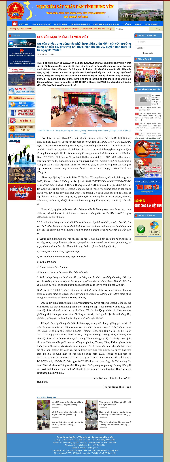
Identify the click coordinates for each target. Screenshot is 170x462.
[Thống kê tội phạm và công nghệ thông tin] (22, 175)
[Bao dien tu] (148, 168)
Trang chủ (15, 23)
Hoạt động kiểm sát (41, 24)
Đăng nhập (148, 53)
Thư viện (127, 24)
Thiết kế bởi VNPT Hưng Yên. (104, 453)
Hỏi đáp (138, 24)
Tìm (158, 29)
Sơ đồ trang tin (152, 24)
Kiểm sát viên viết (73, 37)
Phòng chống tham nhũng (106, 24)
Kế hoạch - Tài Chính (80, 24)
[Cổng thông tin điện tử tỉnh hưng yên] (148, 186)
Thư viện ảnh (145, 59)
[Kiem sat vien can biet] (22, 191)
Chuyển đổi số (60, 24)
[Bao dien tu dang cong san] (148, 203)
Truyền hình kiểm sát (149, 90)
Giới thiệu (24, 24)
